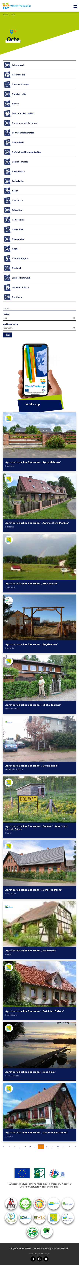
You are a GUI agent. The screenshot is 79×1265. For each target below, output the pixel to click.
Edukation (17, 210)
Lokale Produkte (20, 287)
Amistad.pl (44, 1253)
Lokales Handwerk (21, 278)
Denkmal (16, 268)
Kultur (15, 103)
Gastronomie (18, 74)
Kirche (15, 248)
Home (5, 14)
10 (41, 1146)
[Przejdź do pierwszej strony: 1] (4, 1146)
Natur (15, 190)
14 (64, 1146)
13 (58, 1146)
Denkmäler (17, 229)
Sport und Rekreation (23, 113)
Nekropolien (18, 239)
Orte (13, 14)
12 (52, 1146)
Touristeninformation (23, 132)
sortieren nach (10, 324)
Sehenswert (18, 65)
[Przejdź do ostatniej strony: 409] (75, 1146)
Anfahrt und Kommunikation (26, 152)
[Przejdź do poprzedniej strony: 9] (9, 1146)
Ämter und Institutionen (24, 123)
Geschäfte (17, 200)
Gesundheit (18, 142)
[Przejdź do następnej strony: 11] (70, 1146)
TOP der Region (20, 258)
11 (46, 1146)
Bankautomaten (20, 161)
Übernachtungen (20, 84)
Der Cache (17, 297)
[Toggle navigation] (75, 6)
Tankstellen (18, 181)
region (6, 314)
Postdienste (18, 171)
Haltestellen (18, 219)
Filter (7, 335)
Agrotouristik (19, 94)
